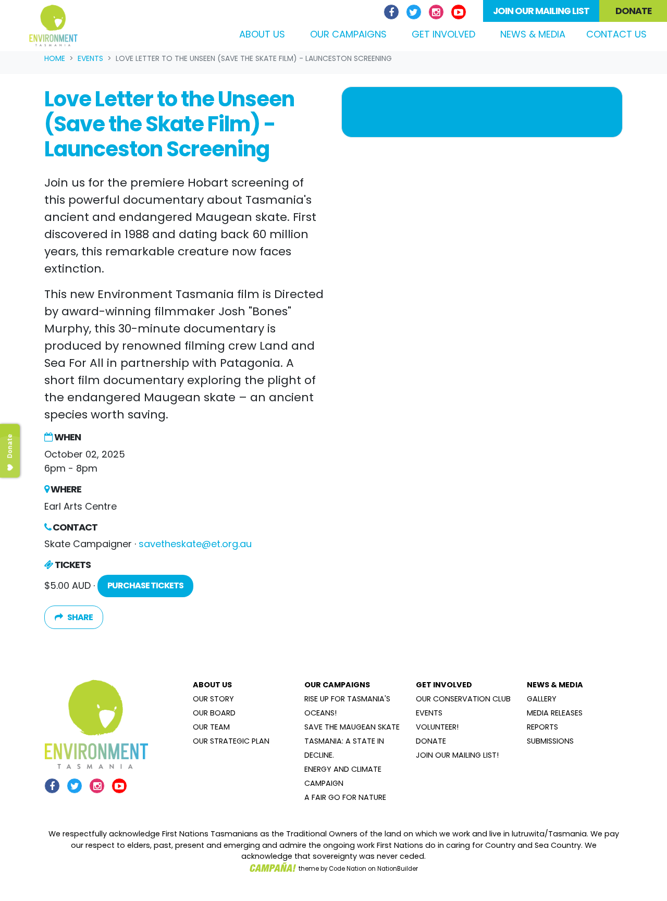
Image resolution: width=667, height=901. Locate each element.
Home (54, 58)
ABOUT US (212, 685)
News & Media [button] (532, 34)
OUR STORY (213, 699)
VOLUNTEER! (437, 727)
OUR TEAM (211, 727)
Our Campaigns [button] (348, 34)
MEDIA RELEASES (555, 713)
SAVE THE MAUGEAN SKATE (352, 727)
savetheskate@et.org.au (195, 543)
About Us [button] (262, 34)
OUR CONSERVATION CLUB (463, 699)
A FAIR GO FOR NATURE (345, 797)
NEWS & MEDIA (555, 685)
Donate (633, 11)
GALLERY (542, 699)
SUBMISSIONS (550, 741)
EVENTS (429, 713)
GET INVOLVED (444, 685)
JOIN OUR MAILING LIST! (457, 755)
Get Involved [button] (443, 34)
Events (90, 58)
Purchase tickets (145, 585)
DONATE (431, 741)
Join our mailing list (541, 11)
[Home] (53, 25)
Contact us (616, 34)
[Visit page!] (393, 12)
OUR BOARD (214, 713)
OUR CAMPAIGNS (337, 685)
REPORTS (542, 727)
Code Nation (347, 869)
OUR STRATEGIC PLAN (231, 741)
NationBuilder (397, 869)
